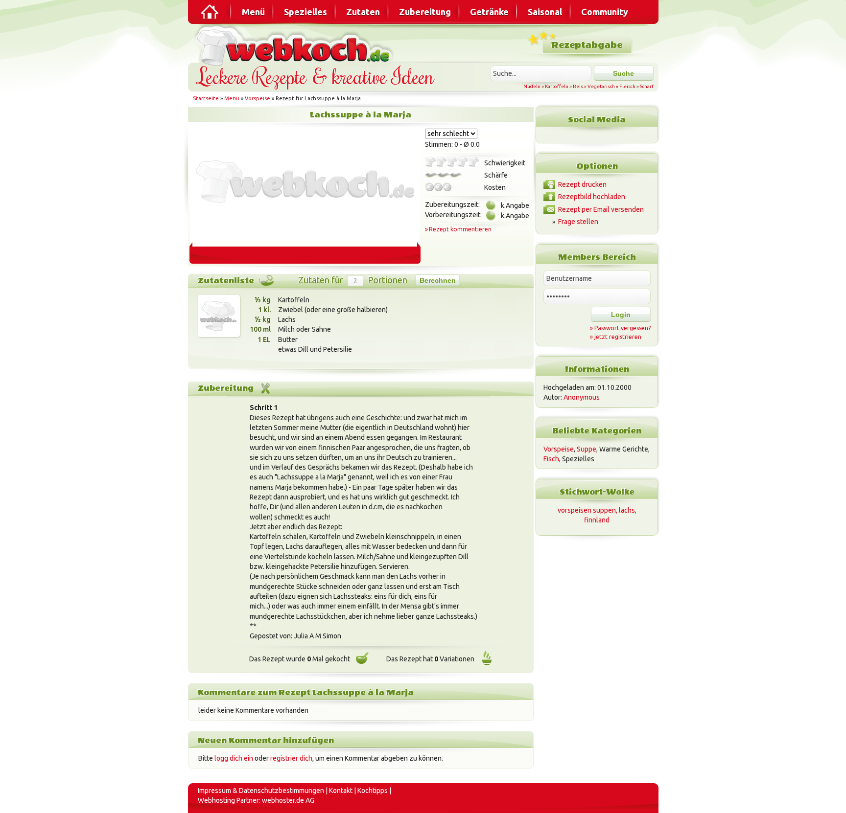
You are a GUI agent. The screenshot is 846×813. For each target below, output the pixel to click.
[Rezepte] (210, 11)
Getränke (489, 12)
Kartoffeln (556, 86)
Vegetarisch (601, 86)
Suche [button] (623, 73)
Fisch (551, 459)
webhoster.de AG (288, 800)
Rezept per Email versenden (601, 209)
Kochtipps (372, 790)
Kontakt (340, 790)
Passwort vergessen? (622, 328)
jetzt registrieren (617, 337)
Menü (253, 12)
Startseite (206, 98)
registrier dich (291, 758)
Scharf (647, 86)
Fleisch (627, 86)
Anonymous (582, 397)
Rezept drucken (582, 184)
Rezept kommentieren (460, 229)
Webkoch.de (296, 44)
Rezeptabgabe (586, 45)
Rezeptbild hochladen (591, 197)
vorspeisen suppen (587, 510)
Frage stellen (578, 222)
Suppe (586, 449)
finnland (597, 520)
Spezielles (305, 12)
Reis (578, 86)
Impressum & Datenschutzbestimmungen (261, 790)
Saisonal (545, 12)
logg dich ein (233, 758)
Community (604, 12)
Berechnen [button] (438, 280)
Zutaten (363, 12)
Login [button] (621, 314)
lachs (627, 510)
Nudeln (531, 86)
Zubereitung (425, 12)
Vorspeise (257, 98)
